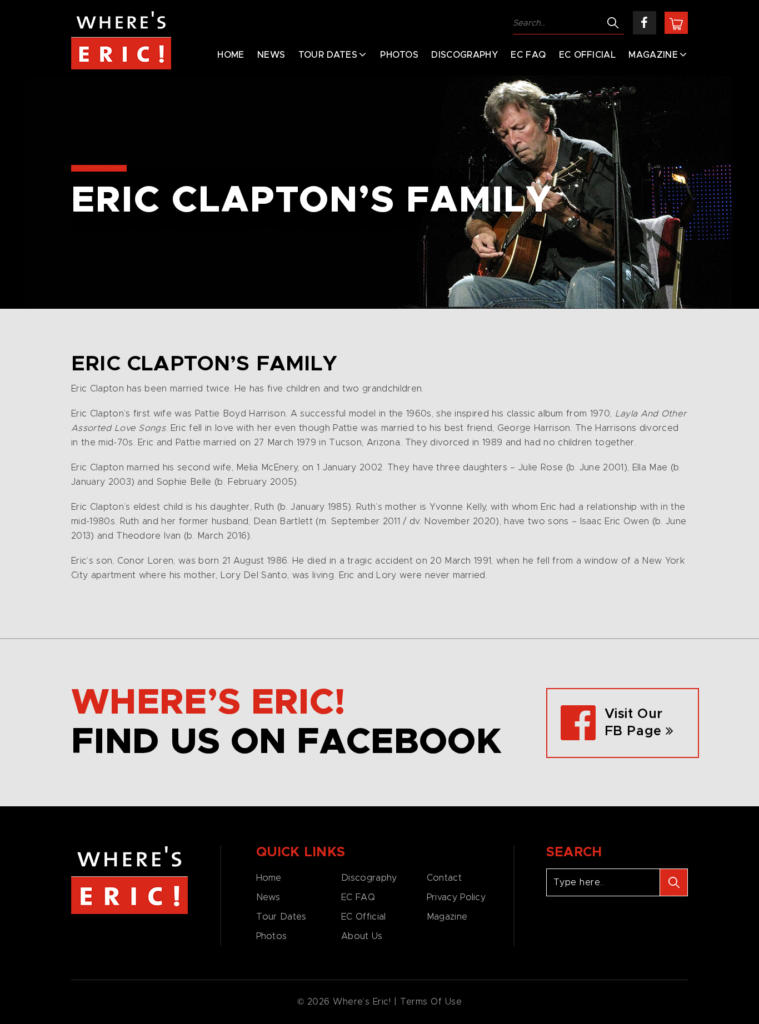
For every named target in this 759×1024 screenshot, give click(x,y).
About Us (361, 936)
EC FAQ (528, 55)
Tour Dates (327, 55)
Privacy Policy (456, 897)
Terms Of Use (431, 1001)
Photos (399, 55)
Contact (444, 878)
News (271, 55)
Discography (464, 55)
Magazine (653, 55)
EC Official (587, 55)
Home (230, 55)
